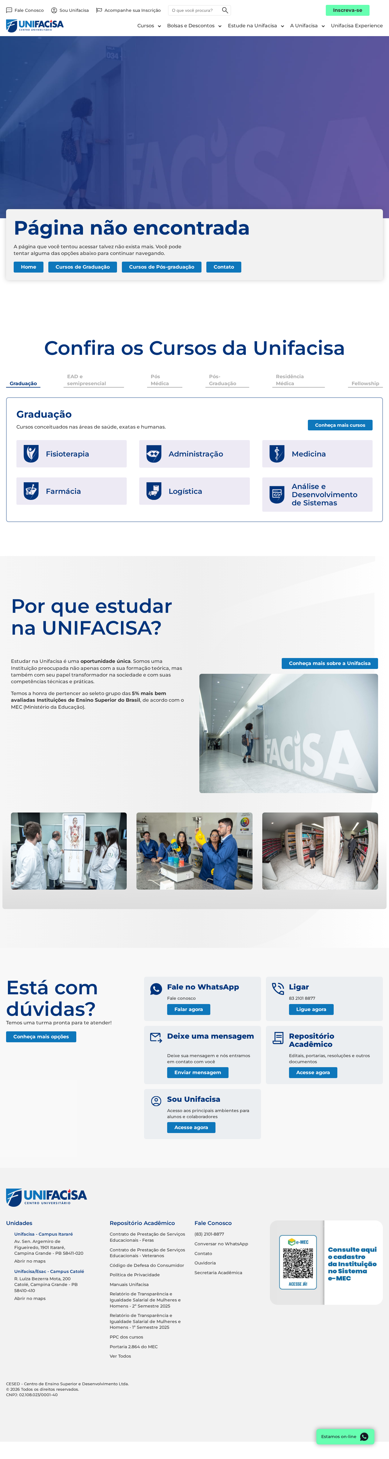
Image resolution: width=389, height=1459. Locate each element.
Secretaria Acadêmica (218, 1272)
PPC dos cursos (126, 1337)
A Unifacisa (304, 26)
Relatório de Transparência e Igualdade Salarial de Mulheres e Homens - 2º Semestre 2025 (145, 1299)
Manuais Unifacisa (129, 1284)
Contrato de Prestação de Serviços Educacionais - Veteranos (147, 1253)
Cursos (145, 26)
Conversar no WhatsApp (221, 1244)
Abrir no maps (30, 1261)
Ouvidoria (205, 1263)
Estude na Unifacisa (252, 26)
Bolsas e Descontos (191, 26)
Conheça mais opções (41, 1037)
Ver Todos (120, 1356)
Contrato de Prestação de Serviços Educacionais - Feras (147, 1237)
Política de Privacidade (135, 1274)
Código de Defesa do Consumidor (147, 1265)
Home (28, 267)
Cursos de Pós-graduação (161, 267)
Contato (224, 267)
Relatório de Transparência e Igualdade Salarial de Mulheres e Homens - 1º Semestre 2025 (145, 1321)
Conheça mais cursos (340, 425)
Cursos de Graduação (83, 267)
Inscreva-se (347, 10)
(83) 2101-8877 (209, 1234)
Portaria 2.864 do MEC (134, 1346)
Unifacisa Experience (357, 26)
